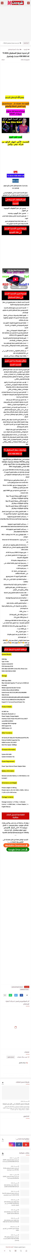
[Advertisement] (15, 24)
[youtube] (26, 1144)
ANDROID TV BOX (24, 989)
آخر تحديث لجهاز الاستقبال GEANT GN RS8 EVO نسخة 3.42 (11, 1177)
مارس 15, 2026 (14, 1235)
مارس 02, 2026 (14, 1183)
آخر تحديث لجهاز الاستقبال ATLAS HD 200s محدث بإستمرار (11, 1169)
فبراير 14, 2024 (14, 1191)
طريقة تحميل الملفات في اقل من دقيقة (16, 1103)
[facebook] (19, 1144)
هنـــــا (10, 842)
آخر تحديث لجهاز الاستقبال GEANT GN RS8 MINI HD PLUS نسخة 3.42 (11, 1160)
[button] (21, 995)
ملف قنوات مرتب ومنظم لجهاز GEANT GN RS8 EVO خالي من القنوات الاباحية (11, 1203)
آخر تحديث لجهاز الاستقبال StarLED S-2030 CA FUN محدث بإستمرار (10, 1194)
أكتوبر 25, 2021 (14, 1210)
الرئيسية (26, 49)
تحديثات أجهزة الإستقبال (14, 49)
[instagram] (12, 1144)
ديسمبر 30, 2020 (24, 1101)
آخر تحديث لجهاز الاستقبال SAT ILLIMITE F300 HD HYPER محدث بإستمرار (11, 1238)
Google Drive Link (16, 849)
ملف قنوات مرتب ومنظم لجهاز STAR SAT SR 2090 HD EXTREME (11, 1221)
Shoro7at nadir (9, 1247)
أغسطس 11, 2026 (14, 1158)
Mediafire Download (15, 845)
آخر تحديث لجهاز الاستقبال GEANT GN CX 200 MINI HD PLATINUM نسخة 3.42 (11, 43)
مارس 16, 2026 (14, 1166)
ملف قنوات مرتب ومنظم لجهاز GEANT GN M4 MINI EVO (11, 1212)
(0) (2, 60)
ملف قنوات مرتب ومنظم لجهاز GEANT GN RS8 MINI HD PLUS (11, 1186)
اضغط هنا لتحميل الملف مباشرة (15, 816)
